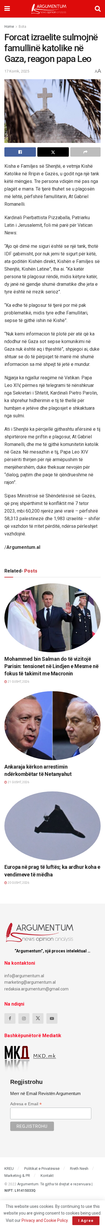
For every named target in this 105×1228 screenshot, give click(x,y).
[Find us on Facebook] (9, 1018)
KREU (9, 1168)
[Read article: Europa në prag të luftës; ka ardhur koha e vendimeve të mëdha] (52, 825)
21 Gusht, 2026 (18, 681)
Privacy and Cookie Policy (45, 1220)
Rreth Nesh (79, 1168)
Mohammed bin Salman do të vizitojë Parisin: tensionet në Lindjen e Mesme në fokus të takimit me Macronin (51, 666)
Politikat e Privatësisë (42, 1168)
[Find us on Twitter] (37, 1018)
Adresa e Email (26, 1104)
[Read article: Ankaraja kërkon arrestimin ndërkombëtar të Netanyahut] (52, 725)
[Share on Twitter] (53, 152)
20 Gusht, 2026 (18, 882)
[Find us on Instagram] (23, 1018)
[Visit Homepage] (49, 9)
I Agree (86, 1220)
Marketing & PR (17, 1175)
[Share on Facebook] (20, 152)
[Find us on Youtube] (51, 1018)
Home (9, 27)
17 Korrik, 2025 (16, 71)
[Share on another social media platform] (85, 152)
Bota (22, 27)
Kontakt (47, 1175)
